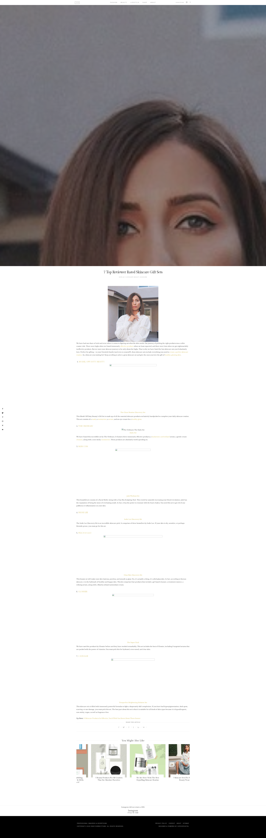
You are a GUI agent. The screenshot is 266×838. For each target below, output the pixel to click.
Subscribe (180, 2)
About (153, 2)
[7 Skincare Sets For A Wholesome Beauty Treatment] (133, 760)
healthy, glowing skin (173, 355)
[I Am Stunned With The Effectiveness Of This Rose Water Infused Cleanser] (172, 760)
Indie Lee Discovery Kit (133, 519)
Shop (144, 2)
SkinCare (143, 277)
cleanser (79, 440)
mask (94, 419)
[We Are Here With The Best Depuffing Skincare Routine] (94, 760)
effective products (127, 346)
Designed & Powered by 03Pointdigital (174, 826)
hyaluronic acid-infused (161, 437)
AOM (77, 2)
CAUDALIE (83, 656)
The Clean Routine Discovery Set (132, 412)
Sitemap (186, 823)
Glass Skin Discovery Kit (133, 575)
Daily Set (133, 433)
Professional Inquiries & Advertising (92, 823)
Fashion (113, 2)
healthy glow (136, 419)
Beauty (124, 2)
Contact (172, 823)
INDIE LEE (83, 512)
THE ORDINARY (85, 426)
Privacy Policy (161, 823)
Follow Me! (133, 813)
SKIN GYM (83, 446)
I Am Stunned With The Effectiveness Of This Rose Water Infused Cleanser (171, 780)
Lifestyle (134, 2)
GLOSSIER (82, 592)
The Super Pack (133, 642)
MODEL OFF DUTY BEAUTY (92, 362)
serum (111, 419)
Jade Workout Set (133, 496)
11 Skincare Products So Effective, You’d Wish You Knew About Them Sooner (112, 718)
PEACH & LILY (84, 533)
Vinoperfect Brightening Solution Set (133, 702)
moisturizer (102, 419)
